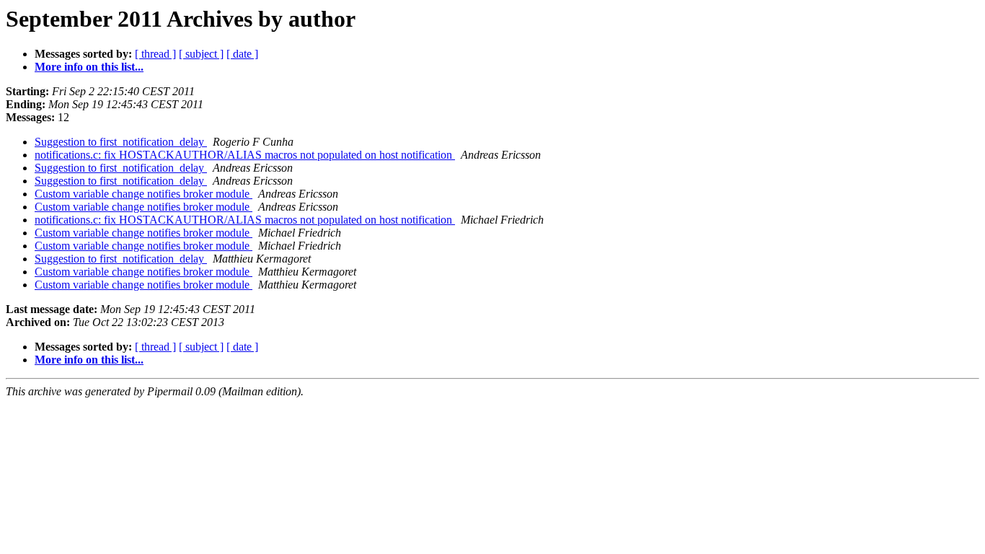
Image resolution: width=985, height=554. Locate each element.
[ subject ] (201, 54)
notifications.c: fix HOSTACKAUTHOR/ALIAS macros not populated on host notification (245, 155)
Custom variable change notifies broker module (143, 194)
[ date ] (242, 54)
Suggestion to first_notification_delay (121, 142)
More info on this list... (89, 67)
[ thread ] (155, 54)
